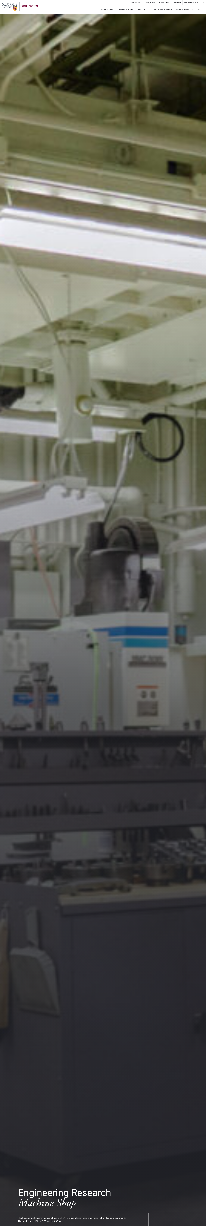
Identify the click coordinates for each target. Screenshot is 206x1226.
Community (177, 3)
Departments (142, 9)
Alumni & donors (163, 3)
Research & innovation (185, 9)
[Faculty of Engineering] (20, 6)
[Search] (203, 2)
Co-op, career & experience (162, 9)
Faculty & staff (150, 3)
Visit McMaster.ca (192, 3)
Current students (135, 3)
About (200, 9)
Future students (107, 9)
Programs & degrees (125, 9)
